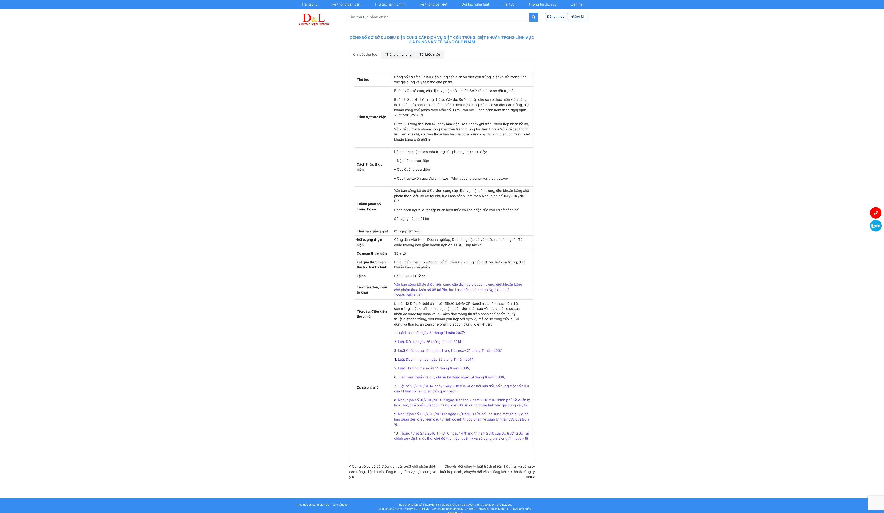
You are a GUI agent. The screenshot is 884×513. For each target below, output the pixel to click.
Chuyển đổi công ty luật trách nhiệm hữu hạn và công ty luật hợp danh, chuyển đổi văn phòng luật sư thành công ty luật (487, 471)
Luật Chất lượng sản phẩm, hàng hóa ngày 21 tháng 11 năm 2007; (450, 350)
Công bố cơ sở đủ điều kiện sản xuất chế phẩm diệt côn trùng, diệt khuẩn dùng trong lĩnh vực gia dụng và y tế (392, 471)
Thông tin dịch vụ (542, 4)
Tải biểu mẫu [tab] (429, 54)
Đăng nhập (555, 16)
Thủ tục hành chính (390, 4)
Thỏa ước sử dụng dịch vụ (312, 504)
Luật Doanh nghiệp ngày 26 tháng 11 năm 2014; (436, 359)
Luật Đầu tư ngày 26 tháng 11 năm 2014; (430, 342)
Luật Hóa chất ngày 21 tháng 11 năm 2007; (431, 333)
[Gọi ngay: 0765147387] (876, 213)
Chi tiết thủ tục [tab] (365, 54)
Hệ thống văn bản (346, 4)
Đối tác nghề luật (475, 4)
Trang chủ (309, 4)
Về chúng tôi (340, 504)
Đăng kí (578, 16)
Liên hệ (577, 4)
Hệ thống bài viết (433, 4)
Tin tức (508, 4)
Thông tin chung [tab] (398, 54)
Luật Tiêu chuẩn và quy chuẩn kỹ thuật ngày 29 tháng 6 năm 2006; (451, 377)
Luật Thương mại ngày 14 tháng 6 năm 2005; (433, 368)
